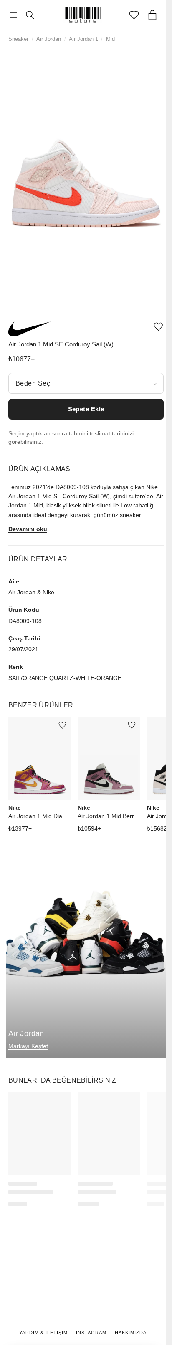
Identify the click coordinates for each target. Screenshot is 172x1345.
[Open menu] (13, 15)
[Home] (83, 15)
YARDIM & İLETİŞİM (43, 1332)
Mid (110, 39)
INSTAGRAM (91, 1332)
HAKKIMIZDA (131, 1332)
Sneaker (18, 39)
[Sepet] (152, 15)
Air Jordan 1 (83, 39)
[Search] (30, 15)
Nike (48, 592)
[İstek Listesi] (134, 15)
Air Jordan (48, 39)
